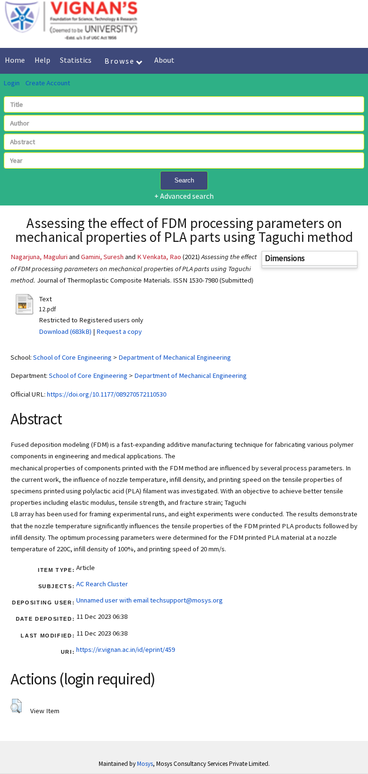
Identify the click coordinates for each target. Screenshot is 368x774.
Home (15, 60)
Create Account (47, 83)
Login (11, 83)
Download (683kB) (65, 331)
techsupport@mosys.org (186, 600)
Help (42, 60)
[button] (16, 706)
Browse (120, 61)
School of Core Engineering (72, 357)
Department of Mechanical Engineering (174, 357)
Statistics (76, 60)
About (164, 60)
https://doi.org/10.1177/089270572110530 (106, 394)
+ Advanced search (184, 196)
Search (184, 180)
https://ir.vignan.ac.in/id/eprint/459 (125, 649)
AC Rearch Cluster (102, 584)
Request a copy (119, 331)
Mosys (145, 764)
